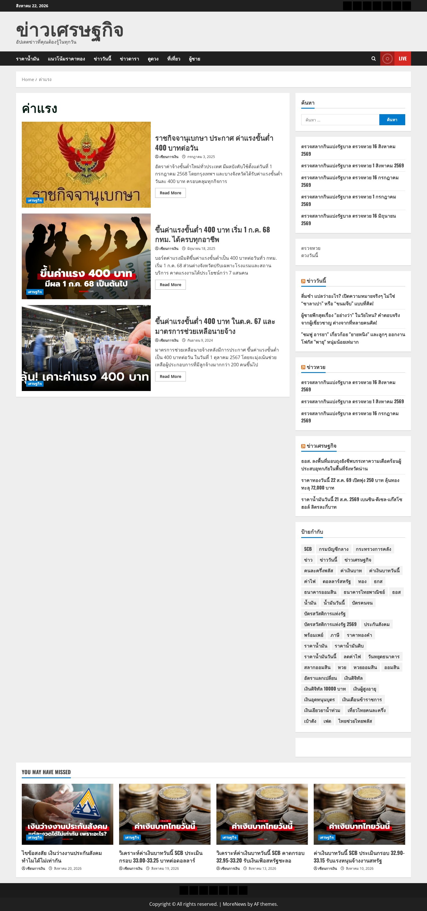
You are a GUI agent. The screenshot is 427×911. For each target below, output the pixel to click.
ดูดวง (153, 58)
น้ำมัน (310, 602)
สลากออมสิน (317, 666)
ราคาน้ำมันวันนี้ (320, 656)
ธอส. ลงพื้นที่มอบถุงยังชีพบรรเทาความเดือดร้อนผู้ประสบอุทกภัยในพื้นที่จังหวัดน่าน (351, 464)
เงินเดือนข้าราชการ (362, 699)
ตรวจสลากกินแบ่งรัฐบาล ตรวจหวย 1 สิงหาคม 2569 (352, 165)
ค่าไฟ (309, 581)
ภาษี (335, 634)
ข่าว (308, 559)
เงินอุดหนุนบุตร (319, 699)
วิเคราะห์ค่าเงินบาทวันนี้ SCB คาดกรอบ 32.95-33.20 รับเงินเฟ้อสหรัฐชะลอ (260, 856)
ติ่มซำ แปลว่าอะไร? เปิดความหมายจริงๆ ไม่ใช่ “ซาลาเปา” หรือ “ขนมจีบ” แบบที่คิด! (348, 299)
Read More (173, 194)
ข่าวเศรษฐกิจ (70, 28)
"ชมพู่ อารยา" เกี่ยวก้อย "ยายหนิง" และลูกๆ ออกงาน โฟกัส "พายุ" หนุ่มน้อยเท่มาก (353, 338)
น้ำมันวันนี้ (334, 602)
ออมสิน (391, 666)
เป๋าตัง (310, 720)
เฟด (327, 720)
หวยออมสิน (365, 666)
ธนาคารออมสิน (320, 591)
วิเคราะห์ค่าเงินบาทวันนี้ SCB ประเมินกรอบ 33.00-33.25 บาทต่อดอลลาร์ (160, 856)
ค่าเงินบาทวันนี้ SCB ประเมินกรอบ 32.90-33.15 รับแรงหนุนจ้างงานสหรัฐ (359, 856)
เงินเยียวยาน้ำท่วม (322, 709)
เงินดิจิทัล (353, 677)
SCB (308, 548)
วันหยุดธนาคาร (384, 656)
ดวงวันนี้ (309, 255)
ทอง (362, 581)
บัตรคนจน (362, 602)
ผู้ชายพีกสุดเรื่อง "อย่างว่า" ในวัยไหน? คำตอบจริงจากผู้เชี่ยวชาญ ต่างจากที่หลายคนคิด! (350, 318)
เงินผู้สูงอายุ (364, 688)
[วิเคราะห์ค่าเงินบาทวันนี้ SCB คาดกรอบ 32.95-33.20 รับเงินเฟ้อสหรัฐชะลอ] (262, 814)
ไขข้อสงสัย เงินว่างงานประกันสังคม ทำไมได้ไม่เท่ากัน (62, 856)
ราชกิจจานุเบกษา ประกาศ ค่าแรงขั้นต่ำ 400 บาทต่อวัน (86, 165)
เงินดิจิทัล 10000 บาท (325, 688)
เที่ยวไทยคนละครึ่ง (367, 709)
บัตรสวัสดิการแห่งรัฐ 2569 (330, 624)
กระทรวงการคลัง (373, 548)
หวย (342, 666)
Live (403, 58)
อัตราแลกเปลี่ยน (320, 677)
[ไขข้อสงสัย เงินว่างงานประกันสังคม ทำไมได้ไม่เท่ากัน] (67, 814)
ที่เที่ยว (173, 58)
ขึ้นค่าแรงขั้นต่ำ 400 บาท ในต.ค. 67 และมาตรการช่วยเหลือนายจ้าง (86, 348)
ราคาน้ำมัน (27, 58)
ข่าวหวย (316, 366)
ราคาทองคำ (359, 634)
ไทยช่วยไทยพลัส (355, 720)
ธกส (378, 581)
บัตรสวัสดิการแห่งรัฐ (325, 613)
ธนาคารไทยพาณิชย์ (364, 591)
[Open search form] (374, 58)
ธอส (396, 591)
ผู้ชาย (194, 58)
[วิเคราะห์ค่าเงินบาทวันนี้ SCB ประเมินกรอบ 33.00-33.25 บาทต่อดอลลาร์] (165, 814)
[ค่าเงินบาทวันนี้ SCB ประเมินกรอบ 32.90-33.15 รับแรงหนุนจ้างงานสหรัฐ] (359, 814)
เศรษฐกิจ (35, 200)
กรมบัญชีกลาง (334, 548)
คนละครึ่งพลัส (318, 570)
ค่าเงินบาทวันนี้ (384, 570)
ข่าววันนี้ (102, 58)
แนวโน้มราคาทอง (66, 58)
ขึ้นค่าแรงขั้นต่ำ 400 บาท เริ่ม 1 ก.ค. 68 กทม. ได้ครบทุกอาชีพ (86, 257)
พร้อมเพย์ (313, 634)
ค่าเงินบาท (351, 570)
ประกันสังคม (377, 624)
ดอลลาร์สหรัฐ (337, 581)
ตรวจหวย (310, 248)
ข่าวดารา (129, 58)
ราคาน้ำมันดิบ (349, 645)
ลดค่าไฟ (352, 656)
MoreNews (234, 904)
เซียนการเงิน (168, 156)
